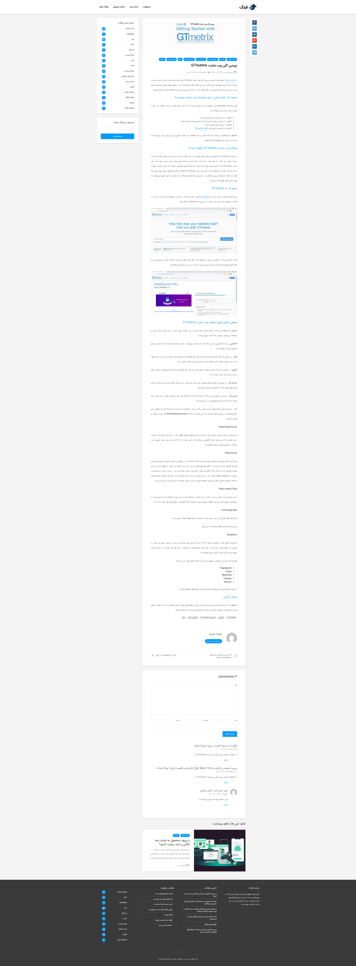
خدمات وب (133, 7)
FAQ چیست (168, 914)
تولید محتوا (185, 835)
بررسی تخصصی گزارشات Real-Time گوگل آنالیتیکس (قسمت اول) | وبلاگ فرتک (196, 768)
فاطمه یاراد (181, 865)
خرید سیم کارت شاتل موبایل (214, 791)
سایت (178, 720)
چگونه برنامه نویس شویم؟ (163, 920)
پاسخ (226, 760)
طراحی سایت (171, 59)
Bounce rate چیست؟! (163, 894)
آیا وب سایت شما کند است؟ (163, 904)
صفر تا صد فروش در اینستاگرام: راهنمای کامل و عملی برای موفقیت (200, 902)
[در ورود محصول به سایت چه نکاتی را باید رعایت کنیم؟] (219, 850)
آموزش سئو (193, 617)
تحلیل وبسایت (189, 59)
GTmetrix (204, 197)
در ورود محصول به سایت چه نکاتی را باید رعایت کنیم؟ (172, 842)
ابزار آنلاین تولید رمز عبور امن (163, 899)
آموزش (222, 59)
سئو (180, 59)
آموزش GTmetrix (208, 617)
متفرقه (162, 59)
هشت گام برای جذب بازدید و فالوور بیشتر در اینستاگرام (202, 917)
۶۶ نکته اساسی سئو (165, 925)
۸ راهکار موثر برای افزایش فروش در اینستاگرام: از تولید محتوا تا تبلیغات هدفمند (200, 910)
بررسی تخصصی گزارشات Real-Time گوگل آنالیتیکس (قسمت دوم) (202, 930)
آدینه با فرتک (232, 59)
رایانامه (205, 720)
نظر (236, 685)
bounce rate (201, 128)
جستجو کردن (117, 136)
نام (235, 720)
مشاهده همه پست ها (213, 641)
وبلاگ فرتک (103, 7)
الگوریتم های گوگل (210, 924)
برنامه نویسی (201, 59)
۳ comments (202, 72)
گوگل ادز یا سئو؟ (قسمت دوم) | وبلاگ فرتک (215, 746)
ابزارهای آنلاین (212, 59)
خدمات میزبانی (119, 7)
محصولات (146, 7)
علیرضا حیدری (228, 72)
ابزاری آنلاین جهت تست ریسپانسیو (160, 909)
